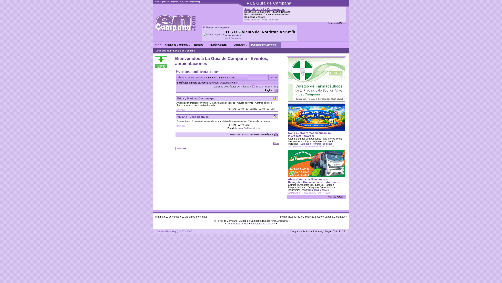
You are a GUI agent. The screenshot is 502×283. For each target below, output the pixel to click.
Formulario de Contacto (263, 223)
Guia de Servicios (196, 77)
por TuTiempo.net (233, 38)
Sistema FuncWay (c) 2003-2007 (174, 231)
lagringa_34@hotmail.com (247, 128)
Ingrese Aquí (177, 2)
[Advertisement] (221, 143)
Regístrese (194, 2)
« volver (181, 148)
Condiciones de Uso (237, 223)
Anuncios (337, 23)
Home (158, 44)
